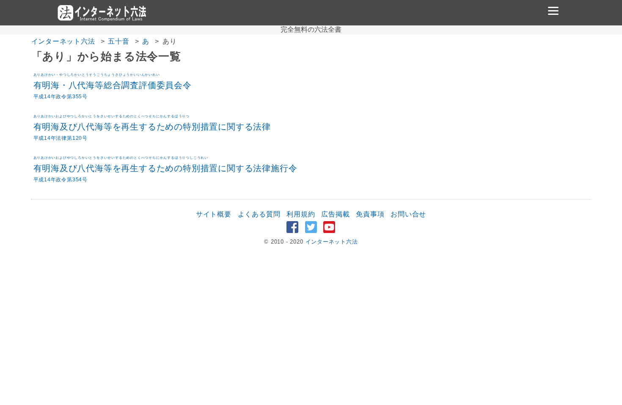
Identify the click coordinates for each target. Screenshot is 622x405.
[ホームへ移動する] (101, 12)
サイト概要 (213, 214)
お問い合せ (408, 214)
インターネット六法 (63, 41)
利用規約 (300, 214)
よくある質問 (259, 214)
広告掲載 (335, 214)
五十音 (118, 41)
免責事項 (370, 214)
